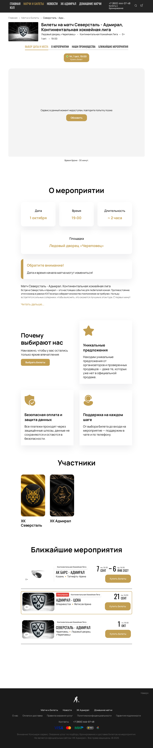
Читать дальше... (32, 304)
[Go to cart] (142, 6)
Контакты (64, 721)
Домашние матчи (90, 3)
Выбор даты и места (36, 46)
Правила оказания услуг (60, 715)
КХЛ (12, 7)
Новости (52, 3)
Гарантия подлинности (128, 715)
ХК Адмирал (68, 3)
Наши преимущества (83, 46)
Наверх (145, 693)
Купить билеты (118, 578)
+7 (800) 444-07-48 (119, 3)
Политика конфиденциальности (94, 715)
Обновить (76, 117)
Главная (15, 3)
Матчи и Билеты (33, 3)
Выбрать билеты (35, 362)
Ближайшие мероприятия (113, 46)
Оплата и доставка (32, 715)
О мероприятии (60, 46)
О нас (15, 715)
